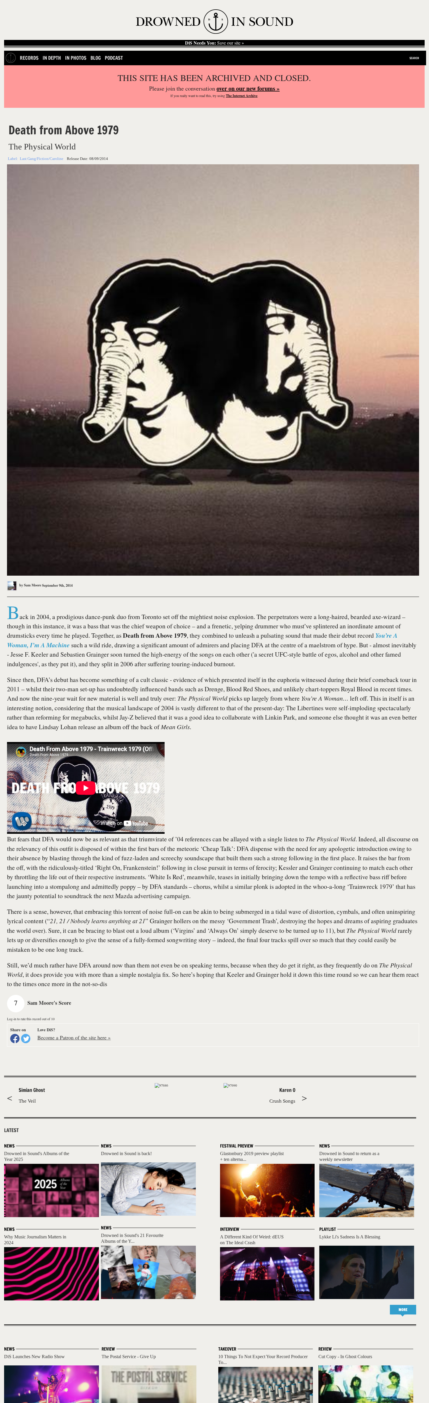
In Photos (75, 57)
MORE (403, 1309)
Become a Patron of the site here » (74, 1037)
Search (414, 58)
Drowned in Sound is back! (126, 1153)
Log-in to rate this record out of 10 (31, 1018)
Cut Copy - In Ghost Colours (345, 1356)
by (29, 585)
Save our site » (214, 43)
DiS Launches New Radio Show (34, 1356)
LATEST (11, 1130)
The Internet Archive (241, 95)
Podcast (114, 57)
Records (29, 57)
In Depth (52, 57)
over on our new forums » (248, 88)
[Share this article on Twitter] (25, 1038)
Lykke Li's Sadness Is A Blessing (349, 1236)
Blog (95, 57)
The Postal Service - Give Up (129, 1356)
